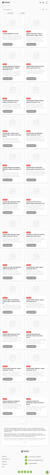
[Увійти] (43, 2)
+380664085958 (32, 463)
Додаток (4, 461)
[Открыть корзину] (40, 2)
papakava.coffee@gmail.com (35, 460)
